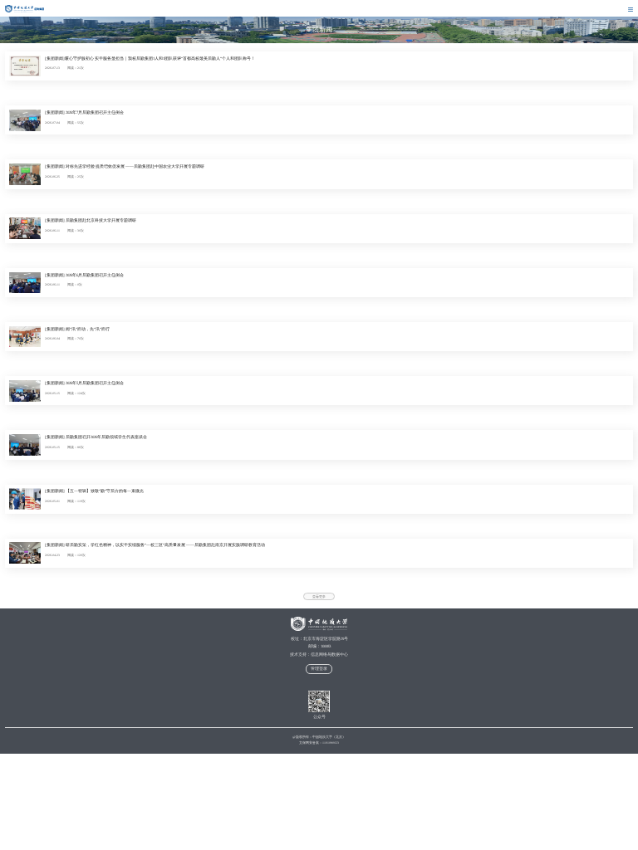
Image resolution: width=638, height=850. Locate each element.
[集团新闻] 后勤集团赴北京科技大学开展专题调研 (90, 220)
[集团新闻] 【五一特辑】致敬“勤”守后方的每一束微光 (94, 491)
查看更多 (319, 596)
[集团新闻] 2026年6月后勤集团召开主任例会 (84, 275)
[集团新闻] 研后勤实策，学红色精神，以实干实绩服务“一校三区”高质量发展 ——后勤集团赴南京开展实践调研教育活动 (155, 545)
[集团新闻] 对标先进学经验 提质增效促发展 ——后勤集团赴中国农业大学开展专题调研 (124, 166)
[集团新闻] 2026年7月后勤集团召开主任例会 (84, 112)
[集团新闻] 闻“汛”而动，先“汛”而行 (77, 329)
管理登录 (319, 669)
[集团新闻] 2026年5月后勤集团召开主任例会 (84, 383)
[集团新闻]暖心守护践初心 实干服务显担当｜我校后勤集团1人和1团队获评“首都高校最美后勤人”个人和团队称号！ (150, 58)
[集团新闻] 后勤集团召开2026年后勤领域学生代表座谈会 (96, 437)
